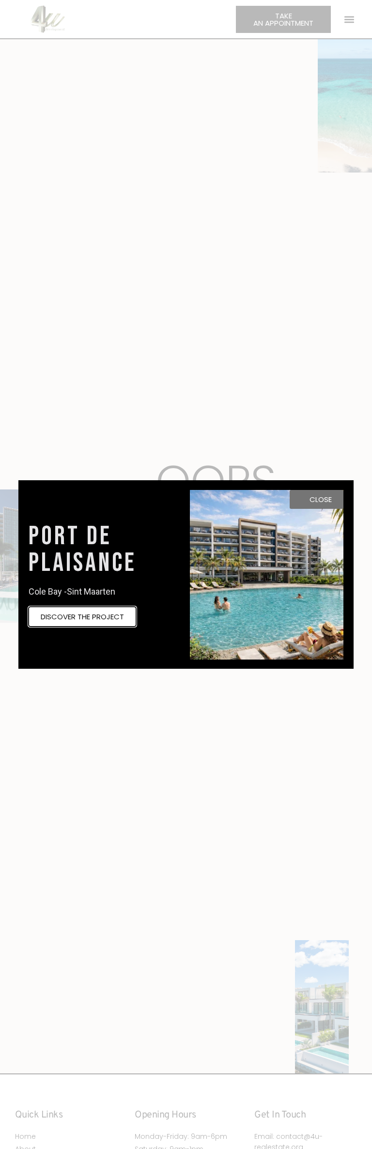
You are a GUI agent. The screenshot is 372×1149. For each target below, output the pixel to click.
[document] (186, 574)
